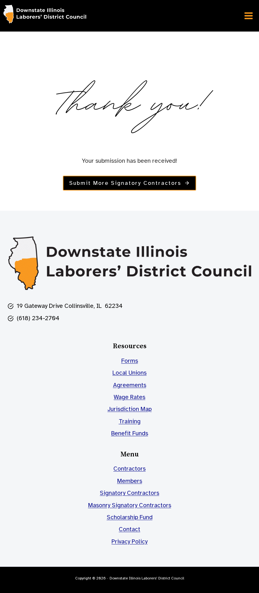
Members (129, 481)
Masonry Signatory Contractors (129, 505)
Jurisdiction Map (129, 409)
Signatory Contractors (129, 493)
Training (130, 421)
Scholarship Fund (130, 517)
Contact (129, 529)
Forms (129, 361)
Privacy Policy (129, 541)
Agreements (129, 385)
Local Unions (129, 373)
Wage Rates (129, 397)
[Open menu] (248, 15)
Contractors (129, 469)
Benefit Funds (129, 433)
